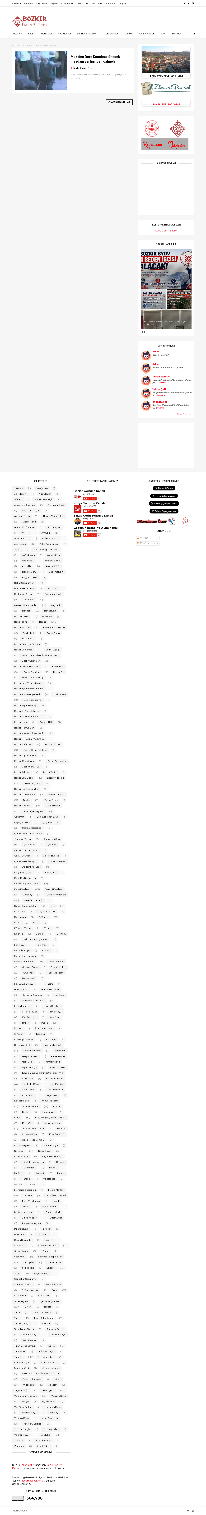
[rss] (184, 3)
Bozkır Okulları (53, 744)
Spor (163, 33)
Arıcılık (25, 533)
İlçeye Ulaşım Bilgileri (166, 230)
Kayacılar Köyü (29, 1067)
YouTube (45, 1435)
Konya (17, 1117)
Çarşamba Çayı (52, 839)
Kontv (25, 1112)
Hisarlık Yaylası (29, 1011)
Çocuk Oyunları (22, 855)
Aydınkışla (27, 560)
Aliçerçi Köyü (29, 521)
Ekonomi (61, 933)
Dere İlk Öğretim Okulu (26, 883)
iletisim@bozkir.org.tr (33, 1480)
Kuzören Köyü (21, 1156)
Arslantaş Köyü (49, 538)
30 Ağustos (42, 488)
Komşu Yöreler (31, 1106)
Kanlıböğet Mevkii (23, 1039)
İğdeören (55, 1017)
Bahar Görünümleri (24, 583)
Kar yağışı (51, 1039)
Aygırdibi (26, 566)
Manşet (40, 1173)
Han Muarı (60, 995)
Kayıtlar (143, 537)
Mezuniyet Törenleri (55, 1195)
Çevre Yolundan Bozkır (26, 850)
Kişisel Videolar (55, 1089)
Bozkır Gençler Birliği (32, 677)
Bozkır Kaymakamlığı (25, 705)
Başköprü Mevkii (23, 594)
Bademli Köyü (56, 571)
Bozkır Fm (58, 672)
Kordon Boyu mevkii (33, 1128)
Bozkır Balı (28, 633)
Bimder (26, 610)
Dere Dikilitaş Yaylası (25, 878)
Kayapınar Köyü (58, 1067)
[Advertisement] (166, 445)
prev (142, 332)
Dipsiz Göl (19, 911)
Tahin (17, 1312)
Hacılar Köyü (28, 978)
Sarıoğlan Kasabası (48, 1245)
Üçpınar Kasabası (51, 1368)
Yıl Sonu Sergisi (22, 1429)
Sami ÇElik (19, 1245)
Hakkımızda (82, 3)
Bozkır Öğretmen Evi (25, 755)
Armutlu (46, 533)
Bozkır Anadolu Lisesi (54, 627)
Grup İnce (28, 972)
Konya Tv (27, 1123)
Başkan (54, 3)
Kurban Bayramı (22, 1145)
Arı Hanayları (54, 527)
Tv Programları (45, 1357)
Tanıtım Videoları (42, 1312)
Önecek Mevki (53, 1212)
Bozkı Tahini (20, 622)
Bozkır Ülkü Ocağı (23, 777)
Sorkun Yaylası (53, 1284)
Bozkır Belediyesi (23, 649)
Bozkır (31, 33)
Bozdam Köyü (21, 616)
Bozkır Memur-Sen (24, 727)
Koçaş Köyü (52, 1095)
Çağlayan (19, 816)
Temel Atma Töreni (24, 1329)
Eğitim (47, 928)
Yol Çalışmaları (50, 1429)
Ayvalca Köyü (52, 566)
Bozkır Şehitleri (22, 772)
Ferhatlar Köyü (22, 950)
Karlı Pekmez (58, 1056)
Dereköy (27, 894)
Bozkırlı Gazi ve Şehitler (26, 789)
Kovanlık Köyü (29, 1134)
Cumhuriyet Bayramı (33, 811)
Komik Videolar (50, 1100)
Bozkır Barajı (53, 633)
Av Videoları (28, 555)
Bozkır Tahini (49, 772)
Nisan (25, 1206)
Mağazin (18, 1173)
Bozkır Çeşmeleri (31, 660)
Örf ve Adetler (29, 1217)
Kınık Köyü (27, 1078)
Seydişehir (28, 1262)
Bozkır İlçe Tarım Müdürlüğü (28, 688)
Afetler (17, 499)
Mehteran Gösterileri (25, 1190)
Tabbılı (47, 1306)
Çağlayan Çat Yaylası (47, 816)
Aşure (17, 549)
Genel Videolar (56, 961)
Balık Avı (52, 588)
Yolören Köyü (21, 1435)
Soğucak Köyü (41, 1273)
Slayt (16, 1273)
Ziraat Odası (43, 1446)
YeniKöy (54, 1412)
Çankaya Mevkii (22, 839)
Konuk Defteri (67, 3)
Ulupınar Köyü (21, 1368)
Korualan (61, 1128)
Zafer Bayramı (43, 1440)
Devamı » (161, 382)
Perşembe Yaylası (31, 1223)
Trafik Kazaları (29, 1340)
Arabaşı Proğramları (24, 527)
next (144, 332)
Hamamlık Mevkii (50, 989)
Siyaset (50, 1267)
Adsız (155, 351)
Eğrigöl (39, 933)
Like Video (29, 1167)
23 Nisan (18, 488)
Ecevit (17, 922)
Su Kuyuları (20, 1295)
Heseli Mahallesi (22, 1006)
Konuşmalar (48, 1112)
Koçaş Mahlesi (21, 1100)
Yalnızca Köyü (58, 1396)
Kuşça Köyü (44, 1151)
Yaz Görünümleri (23, 1407)
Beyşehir (56, 605)
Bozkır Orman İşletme (35, 750)
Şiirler (28, 1306)
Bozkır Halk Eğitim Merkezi (28, 683)
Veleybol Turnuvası (32, 1379)
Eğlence (18, 933)
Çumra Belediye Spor (25, 861)
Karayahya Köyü (30, 1056)
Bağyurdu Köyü (30, 577)
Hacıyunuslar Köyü (23, 984)
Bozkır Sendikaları (56, 761)
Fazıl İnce (42, 945)
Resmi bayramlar (23, 1240)
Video (58, 1379)
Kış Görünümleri (54, 1078)
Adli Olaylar (45, 494)
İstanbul (18, 1028)
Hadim (49, 984)
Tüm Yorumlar (147, 543)
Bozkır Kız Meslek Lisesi (26, 711)
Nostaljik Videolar (23, 1212)
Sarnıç (45, 1251)
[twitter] (189, 3)
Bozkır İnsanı (59, 694)
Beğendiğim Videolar (25, 605)
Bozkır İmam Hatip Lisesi (27, 694)
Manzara (26, 1178)
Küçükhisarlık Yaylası (33, 1162)
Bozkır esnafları (32, 672)
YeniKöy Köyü (21, 1418)
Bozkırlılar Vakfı (57, 794)
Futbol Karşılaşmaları (25, 956)
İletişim (122, 3)
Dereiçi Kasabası (53, 889)
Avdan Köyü (53, 555)
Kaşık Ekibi (27, 1061)
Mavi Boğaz (49, 1178)
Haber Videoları (55, 972)
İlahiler (25, 1022)
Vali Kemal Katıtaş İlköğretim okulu (40, 1373)
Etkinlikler (177, 33)
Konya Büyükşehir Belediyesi (50, 1117)
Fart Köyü (19, 945)
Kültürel (60, 1162)
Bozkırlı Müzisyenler (24, 794)
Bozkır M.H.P (46, 722)
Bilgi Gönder (97, 3)
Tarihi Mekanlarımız (44, 1318)
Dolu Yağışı (20, 917)
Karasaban (60, 1050)
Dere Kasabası (21, 889)
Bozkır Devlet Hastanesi (26, 666)
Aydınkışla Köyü (53, 560)
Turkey (51, 1346)
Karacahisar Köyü (32, 1050)
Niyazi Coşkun (49, 1206)
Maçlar (52, 1167)
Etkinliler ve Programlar (35, 939)
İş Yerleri (18, 1034)
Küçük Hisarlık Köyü (52, 1156)
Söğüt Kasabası (30, 1290)
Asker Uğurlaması (49, 544)
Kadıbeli (40, 1034)
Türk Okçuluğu (45, 1351)
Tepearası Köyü (29, 1334)
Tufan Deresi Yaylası (24, 1346)
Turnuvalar (19, 1351)
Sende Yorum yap (184, 414)
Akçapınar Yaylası (31, 510)
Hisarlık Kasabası (52, 1006)
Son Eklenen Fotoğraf (166, 104)
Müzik (56, 1201)
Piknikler (46, 1229)
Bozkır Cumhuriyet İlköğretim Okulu (40, 655)
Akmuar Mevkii (22, 516)
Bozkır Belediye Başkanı (27, 644)
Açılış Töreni (20, 494)
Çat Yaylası (29, 844)
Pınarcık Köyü (21, 1229)
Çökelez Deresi (51, 855)
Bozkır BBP (28, 638)
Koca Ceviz (27, 1095)
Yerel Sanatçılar (50, 1418)
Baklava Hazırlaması (24, 588)
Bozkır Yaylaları (32, 783)
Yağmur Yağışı (21, 1390)
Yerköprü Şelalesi (32, 1423)
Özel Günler (56, 1217)
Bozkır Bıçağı (52, 649)
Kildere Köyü (28, 1089)
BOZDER (47, 616)
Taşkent (46, 1323)
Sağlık (48, 1240)
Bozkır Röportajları (24, 761)
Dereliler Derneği (33, 900)
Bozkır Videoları (55, 777)
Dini (53, 906)
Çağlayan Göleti (51, 822)
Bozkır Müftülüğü (23, 744)
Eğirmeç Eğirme (22, 928)
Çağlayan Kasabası (32, 828)
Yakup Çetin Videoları (25, 1396)
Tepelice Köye (58, 1334)
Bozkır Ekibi (58, 666)
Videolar (52, 1384)
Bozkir (26, 800)
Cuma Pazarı (53, 805)
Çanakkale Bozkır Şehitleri (28, 833)
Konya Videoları (53, 1123)
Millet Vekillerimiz (31, 1201)
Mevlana (27, 1195)
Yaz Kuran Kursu (53, 1407)
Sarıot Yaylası (21, 1251)
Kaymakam (41, 3)
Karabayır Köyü (22, 1045)
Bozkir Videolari (22, 805)
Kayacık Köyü (53, 1061)
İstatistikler (111, 3)
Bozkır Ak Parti (22, 627)
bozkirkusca (159, 401)
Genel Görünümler (24, 961)
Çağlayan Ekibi (22, 822)
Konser (57, 1106)
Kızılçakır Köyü (31, 1084)
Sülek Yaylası (21, 1301)
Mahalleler (28, 3)
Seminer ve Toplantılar (50, 1256)
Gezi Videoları (146, 33)
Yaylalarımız (48, 1401)
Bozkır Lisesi (20, 722)
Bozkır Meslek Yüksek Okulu (29, 733)
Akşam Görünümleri (53, 516)
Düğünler (44, 917)
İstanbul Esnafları (43, 1028)
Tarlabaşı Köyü (21, 1323)
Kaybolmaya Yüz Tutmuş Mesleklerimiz (42, 1073)
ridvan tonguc (161, 376)
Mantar (61, 1173)
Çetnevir (52, 844)
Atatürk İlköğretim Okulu (46, 549)
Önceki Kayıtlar (119, 102)
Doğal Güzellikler (47, 911)
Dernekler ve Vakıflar (25, 906)
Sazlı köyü (19, 1256)
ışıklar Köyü (55, 1011)
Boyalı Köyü (50, 610)
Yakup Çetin (159, 389)
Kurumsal (19, 1151)
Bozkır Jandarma (32, 700)
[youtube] (193, 3)
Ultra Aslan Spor (49, 1362)
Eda (35, 922)
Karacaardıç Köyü (52, 1045)
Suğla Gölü (44, 1295)
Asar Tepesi (20, 544)
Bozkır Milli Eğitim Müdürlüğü (29, 739)
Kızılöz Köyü (58, 1084)
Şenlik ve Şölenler (87, 33)
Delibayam (49, 872)
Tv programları (110, 33)
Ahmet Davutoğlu (43, 499)
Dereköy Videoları (56, 894)
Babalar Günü (29, 571)
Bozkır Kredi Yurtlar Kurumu (28, 716)
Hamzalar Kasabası (32, 995)
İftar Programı (29, 1017)
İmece (44, 1022)
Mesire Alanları (55, 1190)
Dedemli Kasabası (31, 867)
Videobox (28, 1384)
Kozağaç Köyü (56, 1134)
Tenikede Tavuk (55, 1329)
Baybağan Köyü (53, 594)
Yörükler (18, 1440)
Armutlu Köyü (21, 538)
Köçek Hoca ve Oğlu (33, 1140)
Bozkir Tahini (51, 800)
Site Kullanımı (54, 1262)
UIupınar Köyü (21, 1362)
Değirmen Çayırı (22, 872)
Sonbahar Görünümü (25, 1279)
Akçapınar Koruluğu (24, 505)
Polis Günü (19, 1234)
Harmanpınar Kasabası (33, 1000)
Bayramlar (28, 599)
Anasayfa (16, 3)
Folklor (45, 950)
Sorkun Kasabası (23, 1284)
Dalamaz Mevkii (57, 861)
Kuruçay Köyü (50, 1145)
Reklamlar (43, 1234)
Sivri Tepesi (28, 1267)
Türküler (128, 33)
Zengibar (19, 1446)
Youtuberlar (64, 33)
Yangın (25, 1401)
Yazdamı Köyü (29, 1412)
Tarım (17, 1318)
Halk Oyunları (21, 989)
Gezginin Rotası (30, 967)
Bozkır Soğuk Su (30, 766)
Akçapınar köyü (56, 505)
